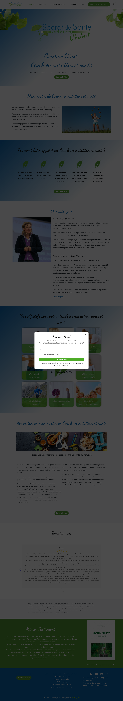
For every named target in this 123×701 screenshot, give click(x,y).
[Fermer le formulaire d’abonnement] (86, 335)
